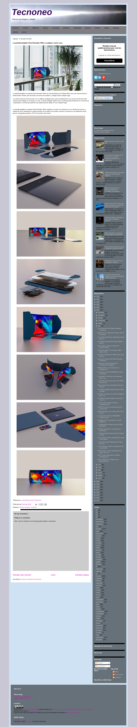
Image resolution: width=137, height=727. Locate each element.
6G (97, 514)
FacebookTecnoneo (104, 73)
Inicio (53, 575)
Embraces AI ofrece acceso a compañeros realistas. (114, 261)
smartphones (100, 611)
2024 (97, 302)
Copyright (29, 721)
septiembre (101, 320)
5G (97, 512)
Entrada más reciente (22, 575)
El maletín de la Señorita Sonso (104, 130)
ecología (98, 555)
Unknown (118, 677)
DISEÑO (106, 28)
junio (99, 464)
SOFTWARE (55, 28)
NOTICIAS (116, 28)
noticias (98, 595)
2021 (97, 310)
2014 (97, 498)
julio (99, 326)
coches (98, 540)
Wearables (99, 639)
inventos (27, 507)
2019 (97, 484)
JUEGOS (15, 32)
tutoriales (99, 632)
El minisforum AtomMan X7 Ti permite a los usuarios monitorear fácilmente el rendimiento (114, 157)
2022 (97, 307)
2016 (97, 492)
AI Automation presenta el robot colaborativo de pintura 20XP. (114, 247)
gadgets (98, 562)
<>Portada (17, 720)
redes (97, 604)
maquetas (99, 578)
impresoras (99, 569)
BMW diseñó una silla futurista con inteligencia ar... (108, 368)
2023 (97, 304)
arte (97, 526)
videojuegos (99, 637)
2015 (97, 495)
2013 (97, 500)
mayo (100, 467)
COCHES (25, 28)
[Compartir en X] (44, 504)
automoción (99, 533)
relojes (98, 606)
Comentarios (101, 666)
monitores (34, 507)
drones (98, 552)
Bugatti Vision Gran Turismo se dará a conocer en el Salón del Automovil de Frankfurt (114, 205)
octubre (100, 318)
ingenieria (99, 571)
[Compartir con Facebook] (46, 504)
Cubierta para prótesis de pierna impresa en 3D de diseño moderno (114, 174)
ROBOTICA (35, 28)
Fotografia (99, 559)
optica (98, 597)
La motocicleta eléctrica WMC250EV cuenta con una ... (109, 416)
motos (98, 588)
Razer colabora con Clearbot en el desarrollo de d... (108, 460)
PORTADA (16, 28)
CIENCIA (45, 28)
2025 (97, 299)
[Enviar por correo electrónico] (40, 504)
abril (99, 470)
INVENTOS (66, 28)
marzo (100, 473)
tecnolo (98, 623)
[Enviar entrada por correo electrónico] (35, 504)
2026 (97, 296)
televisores (99, 628)
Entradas (100, 663)
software (98, 616)
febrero (100, 475)
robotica (98, 609)
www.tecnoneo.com (35, 711)
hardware (98, 564)
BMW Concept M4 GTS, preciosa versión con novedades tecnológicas (112, 189)
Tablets (98, 618)
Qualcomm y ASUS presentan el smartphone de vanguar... (108, 364)
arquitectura (99, 524)
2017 (97, 489)
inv (97, 573)
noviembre (101, 315)
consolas (98, 543)
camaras (98, 536)
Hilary (116, 672)
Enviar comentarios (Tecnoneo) (31, 579)
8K (97, 517)
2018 (97, 487)
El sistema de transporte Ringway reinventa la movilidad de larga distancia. (114, 276)
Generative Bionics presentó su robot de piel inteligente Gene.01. (114, 219)
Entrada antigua (82, 575)
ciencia (98, 538)
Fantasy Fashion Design (101, 132)
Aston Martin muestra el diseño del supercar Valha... (108, 346)
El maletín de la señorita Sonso (23, 697)
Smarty (24, 32)
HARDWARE (77, 28)
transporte (99, 630)
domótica (99, 550)
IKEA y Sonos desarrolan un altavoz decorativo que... (109, 456)
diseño (22, 507)
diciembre (101, 312)
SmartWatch (100, 614)
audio (97, 531)
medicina (98, 581)
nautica (98, 592)
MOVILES (88, 28)
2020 (97, 481)
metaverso (99, 583)
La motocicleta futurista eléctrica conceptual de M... (108, 403)
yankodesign (25, 500)
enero (100, 478)
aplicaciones (100, 521)
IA (96, 566)
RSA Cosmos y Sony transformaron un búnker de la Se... (110, 451)
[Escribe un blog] (42, 504)
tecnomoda (99, 625)
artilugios (98, 529)
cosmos (98, 545)
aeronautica (99, 519)
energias (98, 557)
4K (97, 510)
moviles (98, 590)
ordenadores (99, 599)
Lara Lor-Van (119, 674)
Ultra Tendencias (36, 500)
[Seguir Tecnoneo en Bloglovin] (103, 99)
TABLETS (97, 28)
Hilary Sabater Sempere (30, 709)
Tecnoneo (32, 12)
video (97, 635)
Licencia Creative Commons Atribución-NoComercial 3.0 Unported (72, 709)
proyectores (99, 602)
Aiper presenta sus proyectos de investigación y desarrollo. (114, 233)
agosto (100, 323)
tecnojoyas (99, 621)
